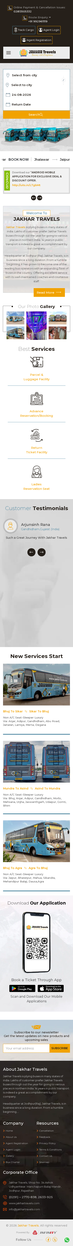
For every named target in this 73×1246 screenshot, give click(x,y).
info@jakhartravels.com (24, 1209)
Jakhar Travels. (28, 1225)
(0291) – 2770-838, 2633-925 (31, 1197)
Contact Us (45, 1155)
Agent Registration (39, 40)
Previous (33, 197)
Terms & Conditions (50, 1149)
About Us (11, 1136)
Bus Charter (13, 1162)
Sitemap (44, 1162)
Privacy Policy (47, 1143)
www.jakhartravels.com (29, 185)
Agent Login (51, 29)
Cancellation (46, 1130)
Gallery (10, 1155)
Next (39, 197)
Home (9, 1130)
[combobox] (37, 75)
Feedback (44, 1136)
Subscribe (59, 1048)
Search (34, 114)
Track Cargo (26, 29)
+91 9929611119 (37, 21)
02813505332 (23, 11)
